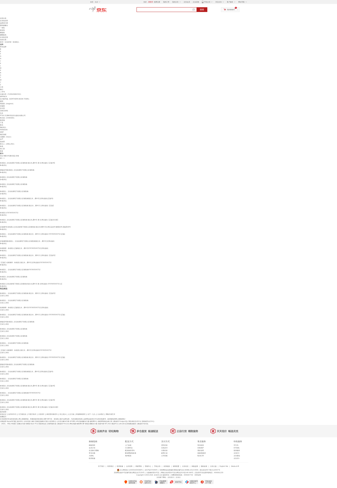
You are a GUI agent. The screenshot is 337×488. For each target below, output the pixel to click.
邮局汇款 (164, 453)
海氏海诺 (3, 134)
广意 (1, 123)
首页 (1, 42)
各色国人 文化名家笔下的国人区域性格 (13, 184)
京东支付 (171, 477)
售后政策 (200, 445)
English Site (224, 466)
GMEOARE (4, 111)
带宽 (9, 424)
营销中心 (148, 466)
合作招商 (129, 466)
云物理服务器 (51, 424)
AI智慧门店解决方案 (18, 424)
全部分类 (3, 18)
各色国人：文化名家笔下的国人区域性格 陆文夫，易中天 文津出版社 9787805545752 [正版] (32, 234)
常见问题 (92, 453)
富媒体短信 (42, 424)
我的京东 (175, 2)
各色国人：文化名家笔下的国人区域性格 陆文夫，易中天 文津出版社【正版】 (27, 206)
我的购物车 (231, 10)
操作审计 (20, 421)
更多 (1, 151)
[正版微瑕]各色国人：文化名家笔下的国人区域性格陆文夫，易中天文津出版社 (27, 241)
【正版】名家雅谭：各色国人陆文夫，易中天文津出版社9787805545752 (25, 262)
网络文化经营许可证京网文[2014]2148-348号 (177, 473)
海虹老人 (3, 127)
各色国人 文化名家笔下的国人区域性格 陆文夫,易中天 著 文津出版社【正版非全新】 (29, 220)
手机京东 (207, 2)
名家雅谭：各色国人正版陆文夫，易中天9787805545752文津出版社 (24, 248)
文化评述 (8, 42)
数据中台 (115, 424)
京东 (106, 10)
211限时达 (129, 448)
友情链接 (166, 466)
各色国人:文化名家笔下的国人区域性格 (13, 177)
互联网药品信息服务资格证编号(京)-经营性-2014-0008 (179, 470)
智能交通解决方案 (91, 424)
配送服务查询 (130, 450)
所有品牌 (3, 47)
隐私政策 (204, 466)
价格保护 (200, 448)
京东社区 (185, 466)
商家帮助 (138, 466)
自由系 (2, 142)
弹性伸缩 (131, 421)
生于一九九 (91, 414)
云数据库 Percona (63, 424)
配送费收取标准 (130, 453)
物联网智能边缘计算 (105, 421)
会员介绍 (92, 448)
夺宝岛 (236, 445)
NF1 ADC (108, 424)
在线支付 (164, 448)
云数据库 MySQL (142, 424)
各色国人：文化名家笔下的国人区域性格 (14, 191)
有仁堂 (2, 149)
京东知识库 (4, 21)
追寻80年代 (12, 414)
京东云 (178, 477)
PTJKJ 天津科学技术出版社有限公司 (13, 115)
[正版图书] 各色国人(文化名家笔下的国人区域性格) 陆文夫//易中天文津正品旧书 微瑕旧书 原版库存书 (35, 227)
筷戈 (1, 125)
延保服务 (237, 450)
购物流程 (92, 445)
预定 (15, 421)
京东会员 (187, 2)
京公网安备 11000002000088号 (131, 470)
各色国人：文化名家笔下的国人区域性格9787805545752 (20, 270)
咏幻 (1, 89)
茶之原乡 (63, 414)
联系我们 (110, 466)
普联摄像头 (4, 25)
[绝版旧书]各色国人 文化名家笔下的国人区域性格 (17, 170)
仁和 (1, 87)
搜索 (202, 9)
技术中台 (138, 421)
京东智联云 (52, 421)
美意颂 (2, 120)
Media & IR (235, 466)
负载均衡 (101, 424)
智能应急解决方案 (41, 421)
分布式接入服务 (29, 421)
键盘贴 (2, 32)
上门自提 (128, 445)
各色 (1, 146)
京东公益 (213, 466)
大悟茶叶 (41, 414)
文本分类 (121, 424)
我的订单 (166, 2)
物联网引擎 (80, 424)
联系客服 (92, 458)
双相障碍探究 (81, 414)
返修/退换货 (201, 453)
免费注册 (157, 2)
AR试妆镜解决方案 (82, 421)
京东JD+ (237, 458)
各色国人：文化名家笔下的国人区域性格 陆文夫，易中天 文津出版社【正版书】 (28, 255)
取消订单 (200, 456)
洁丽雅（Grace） (6, 137)
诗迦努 (2, 106)
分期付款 (164, 450)
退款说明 (200, 450)
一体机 (2, 28)
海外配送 (128, 456)
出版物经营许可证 (153, 473)
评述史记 (3, 414)
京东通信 (237, 456)
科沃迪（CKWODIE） (7, 118)
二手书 (2, 92)
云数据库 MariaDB (6, 421)
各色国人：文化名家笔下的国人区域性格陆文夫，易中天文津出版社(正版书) (26, 198)
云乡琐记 (100, 414)
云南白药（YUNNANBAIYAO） (11, 94)
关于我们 (101, 466)
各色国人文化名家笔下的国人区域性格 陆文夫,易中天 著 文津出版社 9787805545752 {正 (31, 284)
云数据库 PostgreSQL (120, 421)
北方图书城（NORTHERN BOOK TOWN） (15, 99)
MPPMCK (3, 96)
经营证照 (198, 475)
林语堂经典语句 (52, 414)
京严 (1, 139)
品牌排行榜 (4, 23)
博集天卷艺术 (110, 414)
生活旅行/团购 (94, 450)
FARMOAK (4, 130)
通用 (1, 101)
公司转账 (164, 456)
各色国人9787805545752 (9, 213)
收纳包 (2, 30)
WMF (2, 132)
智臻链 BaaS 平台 (31, 424)
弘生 (1, 113)
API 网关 (73, 421)
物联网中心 (94, 421)
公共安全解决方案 (62, 421)
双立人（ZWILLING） (7, 144)
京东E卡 (236, 453)
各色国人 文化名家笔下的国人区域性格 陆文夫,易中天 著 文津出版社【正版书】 (28, 163)
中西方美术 (32, 414)
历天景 (2, 108)
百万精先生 (22, 414)
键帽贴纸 (3, 35)
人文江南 (71, 414)
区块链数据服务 (130, 424)
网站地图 (73, 424)
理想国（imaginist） (7, 104)
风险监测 (195, 466)
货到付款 (164, 445)
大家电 (91, 456)
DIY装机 (236, 448)
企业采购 (196, 2)
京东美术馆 (4, 37)
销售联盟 (176, 466)
